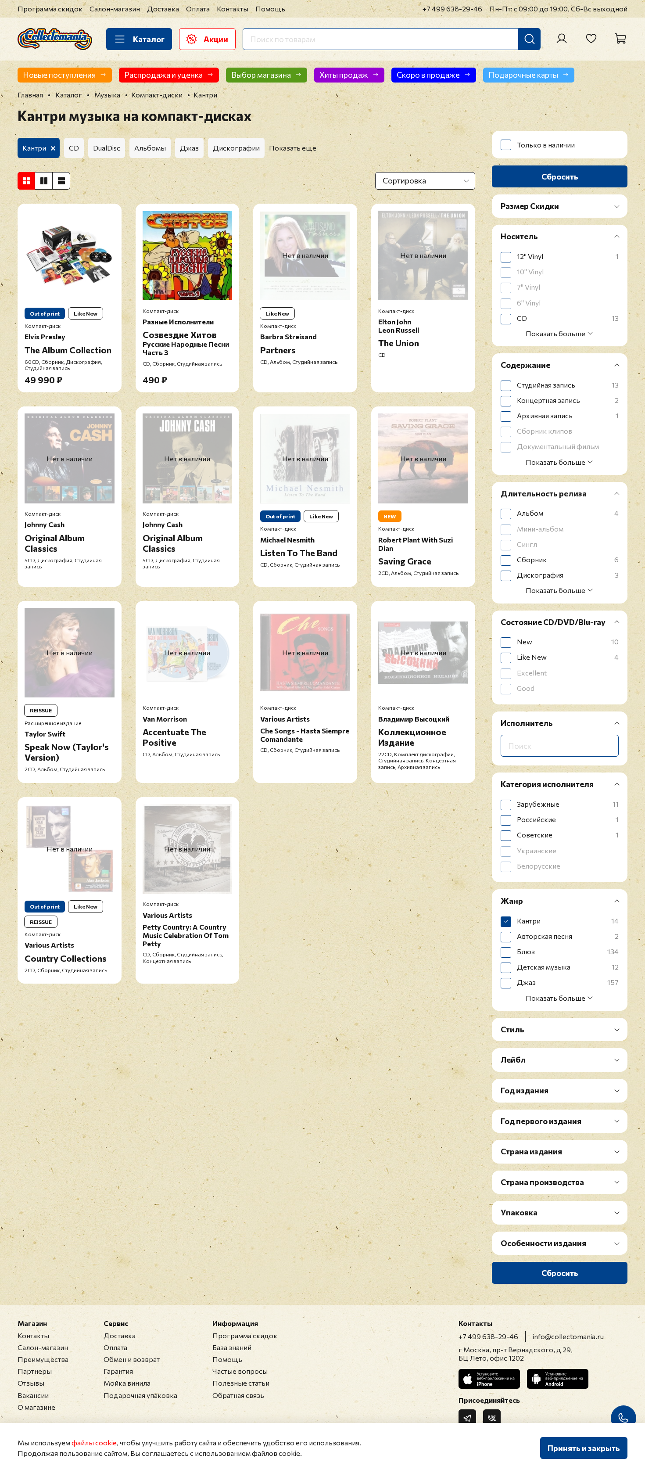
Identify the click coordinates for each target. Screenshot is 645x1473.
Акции (216, 39)
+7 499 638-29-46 (452, 8)
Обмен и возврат (132, 1359)
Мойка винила (127, 1383)
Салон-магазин (115, 8)
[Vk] (492, 1418)
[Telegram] (467, 1418)
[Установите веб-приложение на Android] (557, 1379)
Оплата (198, 8)
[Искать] (530, 39)
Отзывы (31, 1383)
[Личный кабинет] (562, 39)
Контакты (232, 8)
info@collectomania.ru (568, 1336)
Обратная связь (238, 1395)
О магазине (36, 1407)
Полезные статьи (240, 1383)
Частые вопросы (240, 1371)
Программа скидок (50, 8)
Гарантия (118, 1371)
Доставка (163, 8)
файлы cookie (94, 1442)
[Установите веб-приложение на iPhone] (489, 1379)
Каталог (149, 39)
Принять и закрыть (584, 1448)
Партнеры (35, 1371)
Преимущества (43, 1359)
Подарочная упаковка (140, 1395)
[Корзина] (620, 39)
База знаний (231, 1347)
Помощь (270, 8)
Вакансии (33, 1395)
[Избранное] (591, 39)
